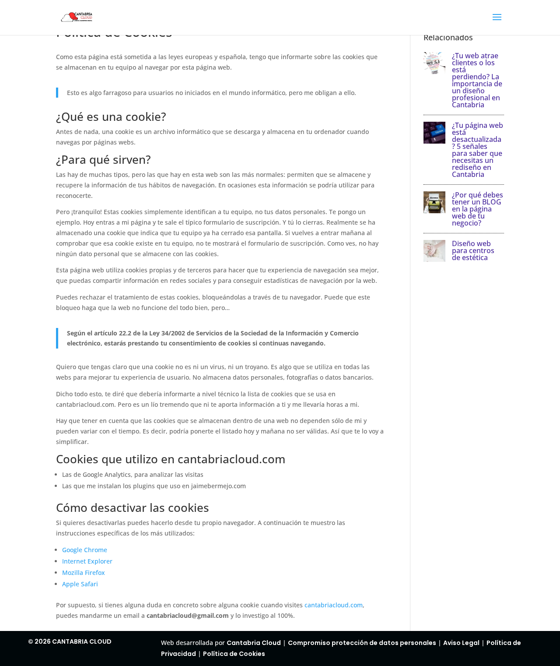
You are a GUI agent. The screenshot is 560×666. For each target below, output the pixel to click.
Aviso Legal (461, 642)
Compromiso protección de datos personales (362, 642)
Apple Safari (80, 584)
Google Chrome (84, 550)
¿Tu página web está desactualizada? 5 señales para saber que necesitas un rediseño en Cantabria (477, 149)
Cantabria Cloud (254, 642)
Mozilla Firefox (83, 572)
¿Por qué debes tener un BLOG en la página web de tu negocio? (477, 209)
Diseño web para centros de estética (473, 250)
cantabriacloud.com (333, 605)
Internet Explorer (87, 561)
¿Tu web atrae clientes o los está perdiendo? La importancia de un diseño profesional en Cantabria (477, 80)
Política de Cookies (234, 653)
